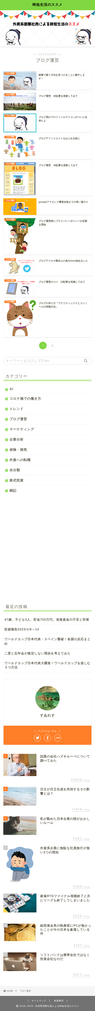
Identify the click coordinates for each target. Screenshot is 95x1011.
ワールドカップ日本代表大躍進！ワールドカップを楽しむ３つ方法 (47, 665)
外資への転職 (20, 460)
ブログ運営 (18, 419)
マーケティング (22, 429)
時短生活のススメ (47, 4)
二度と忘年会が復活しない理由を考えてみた (37, 653)
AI (11, 389)
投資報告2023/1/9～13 (21, 629)
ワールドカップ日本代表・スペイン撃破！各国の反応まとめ (47, 641)
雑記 (13, 490)
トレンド (17, 409)
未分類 (15, 470)
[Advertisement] (47, 547)
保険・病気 (18, 449)
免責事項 (59, 1000)
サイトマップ (39, 1000)
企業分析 (17, 439)
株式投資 (17, 480)
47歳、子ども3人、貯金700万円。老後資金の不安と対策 (46, 619)
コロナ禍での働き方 (25, 398)
